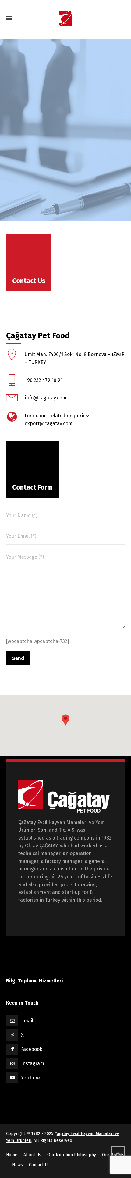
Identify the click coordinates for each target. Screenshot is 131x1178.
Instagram (32, 1063)
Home (11, 1154)
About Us (32, 1154)
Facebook (31, 1049)
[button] (65, 720)
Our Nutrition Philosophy (71, 1154)
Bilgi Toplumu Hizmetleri (34, 981)
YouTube (30, 1078)
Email (27, 1021)
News (17, 1164)
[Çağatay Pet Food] (65, 18)
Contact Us (39, 1164)
